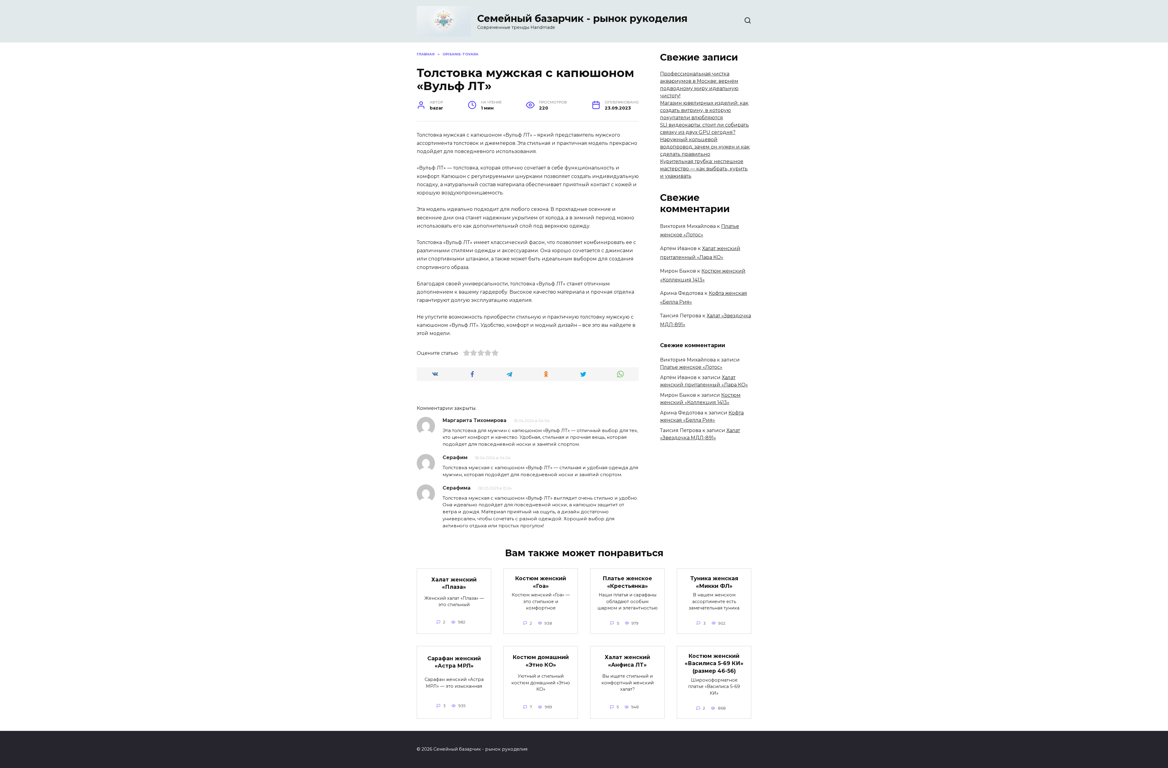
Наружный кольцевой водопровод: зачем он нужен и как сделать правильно (705, 147)
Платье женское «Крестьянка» (627, 582)
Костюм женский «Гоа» (540, 582)
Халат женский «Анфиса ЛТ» (627, 661)
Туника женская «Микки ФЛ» (714, 582)
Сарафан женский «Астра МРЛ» (454, 662)
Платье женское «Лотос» (691, 367)
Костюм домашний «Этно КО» (541, 661)
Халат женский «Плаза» (454, 583)
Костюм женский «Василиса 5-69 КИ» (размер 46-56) (714, 663)
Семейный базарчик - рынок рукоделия (582, 18)
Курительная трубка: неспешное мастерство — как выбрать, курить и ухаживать (704, 169)
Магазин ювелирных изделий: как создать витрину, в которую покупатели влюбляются (704, 110)
